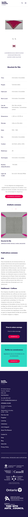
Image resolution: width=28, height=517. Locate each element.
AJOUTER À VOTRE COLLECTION (14, 57)
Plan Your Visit (4, 414)
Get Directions (4, 395)
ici (21, 191)
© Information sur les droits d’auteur (14, 53)
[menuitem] (14, 418)
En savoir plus (14, 336)
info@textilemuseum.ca (11, 400)
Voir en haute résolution (14, 55)
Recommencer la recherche (14, 196)
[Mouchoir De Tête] (14, 225)
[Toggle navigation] (22, 3)
